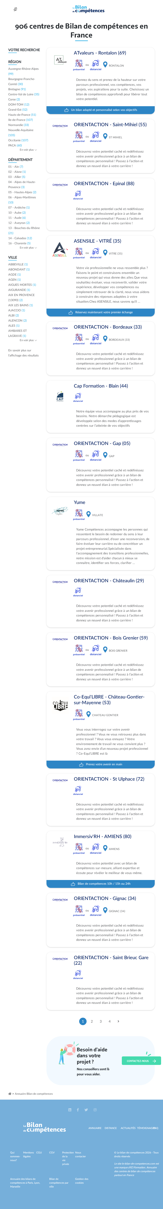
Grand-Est (17, 109)
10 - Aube (17, 212)
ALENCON (17, 320)
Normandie (18, 125)
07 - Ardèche (19, 207)
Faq (155, 1128)
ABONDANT (19, 269)
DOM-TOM (18, 104)
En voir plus (27, 150)
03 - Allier (16, 177)
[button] (70, 1110)
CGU (39, 1152)
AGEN (14, 279)
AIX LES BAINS (20, 305)
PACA (15, 145)
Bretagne (17, 89)
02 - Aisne (17, 171)
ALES (14, 325)
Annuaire (95, 1128)
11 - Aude (17, 217)
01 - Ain (15, 166)
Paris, (31, 1183)
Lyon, (37, 1183)
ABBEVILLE (18, 264)
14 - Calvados (20, 238)
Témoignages (146, 1128)
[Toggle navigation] (15, 9)
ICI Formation (137, 1167)
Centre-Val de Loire (23, 94)
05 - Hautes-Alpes (22, 192)
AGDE (14, 274)
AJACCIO (16, 310)
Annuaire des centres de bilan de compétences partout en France (135, 1171)
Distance (111, 1128)
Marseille (15, 1186)
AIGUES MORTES (22, 284)
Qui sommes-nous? (15, 1156)
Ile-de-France (20, 120)
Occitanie (18, 140)
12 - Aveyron (19, 223)
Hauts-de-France (22, 114)
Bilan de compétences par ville (58, 1183)
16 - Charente (19, 243)
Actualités (128, 1128)
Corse (14, 99)
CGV (52, 1152)
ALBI (13, 315)
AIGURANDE (19, 290)
